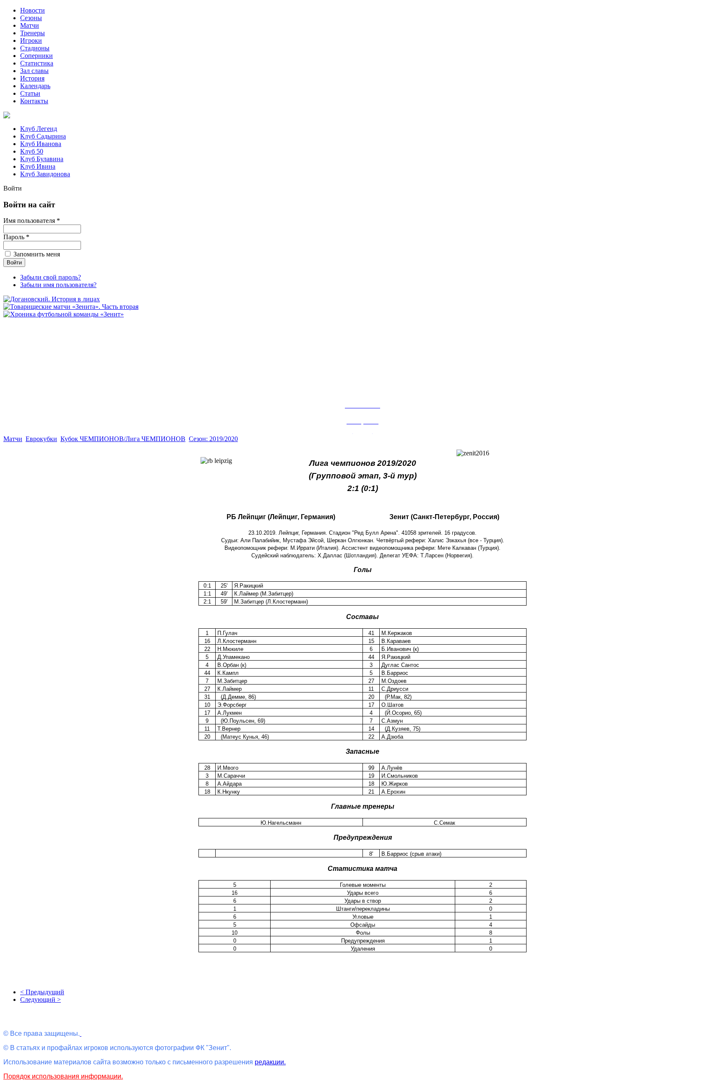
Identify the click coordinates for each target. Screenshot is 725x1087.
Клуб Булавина (41, 158)
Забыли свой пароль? (50, 277)
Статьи (30, 93)
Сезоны (31, 17)
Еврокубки (41, 438)
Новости (32, 10)
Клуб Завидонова (45, 174)
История (32, 78)
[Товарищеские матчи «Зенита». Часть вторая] (70, 306)
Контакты (34, 101)
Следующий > (40, 999)
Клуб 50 (31, 151)
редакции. (270, 1062)
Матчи (29, 25)
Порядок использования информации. (63, 1076)
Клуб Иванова (40, 143)
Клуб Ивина (37, 166)
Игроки (31, 40)
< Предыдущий (42, 992)
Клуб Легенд (38, 128)
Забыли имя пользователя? (58, 284)
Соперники (36, 55)
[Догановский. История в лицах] (51, 299)
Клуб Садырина (43, 136)
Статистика (36, 63)
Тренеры (32, 33)
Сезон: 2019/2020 (213, 438)
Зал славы (34, 70)
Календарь (35, 85)
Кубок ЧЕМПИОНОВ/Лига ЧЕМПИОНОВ (122, 438)
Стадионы (35, 48)
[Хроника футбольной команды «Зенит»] (63, 314)
